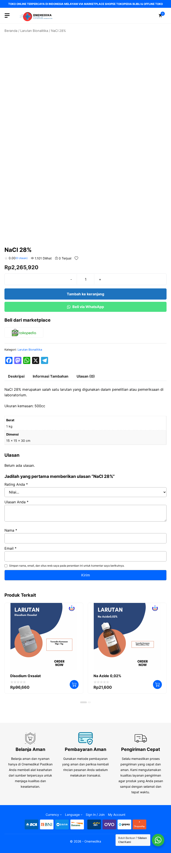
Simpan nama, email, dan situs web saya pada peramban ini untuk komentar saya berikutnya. (66, 565)
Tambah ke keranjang (85, 294)
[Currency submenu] (61, 814)
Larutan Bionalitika (34, 31)
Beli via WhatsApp (88, 306)
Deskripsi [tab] (16, 376)
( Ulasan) (22, 258)
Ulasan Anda (16, 502)
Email (10, 548)
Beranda (10, 31)
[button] (83, 702)
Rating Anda (16, 484)
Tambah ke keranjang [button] (74, 684)
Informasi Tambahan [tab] (50, 376)
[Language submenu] (81, 814)
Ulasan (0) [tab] (86, 376)
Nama (10, 530)
